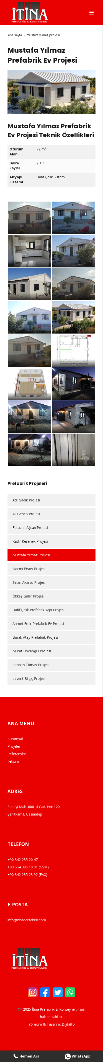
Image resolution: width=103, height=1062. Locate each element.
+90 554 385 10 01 (23, 867)
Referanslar (17, 753)
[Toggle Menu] (92, 12)
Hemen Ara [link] (29, 1056)
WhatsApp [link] (80, 1056)
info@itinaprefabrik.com (27, 920)
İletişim (13, 761)
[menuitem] (52, 500)
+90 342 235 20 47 (23, 859)
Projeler (14, 746)
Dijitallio (68, 1024)
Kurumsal (15, 738)
